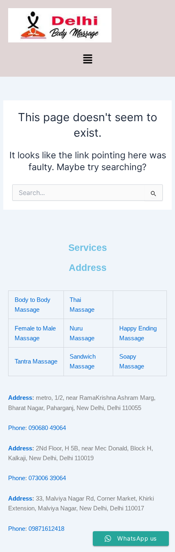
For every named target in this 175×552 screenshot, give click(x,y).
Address (20, 398)
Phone (16, 428)
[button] (87, 59)
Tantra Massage (36, 361)
